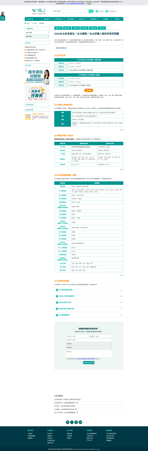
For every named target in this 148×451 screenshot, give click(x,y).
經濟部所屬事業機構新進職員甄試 (81, 147)
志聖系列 (49, 438)
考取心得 (81, 19)
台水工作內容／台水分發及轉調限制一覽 (66, 412)
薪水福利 (84, 28)
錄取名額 (93, 28)
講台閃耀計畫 (110, 438)
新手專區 (46, 19)
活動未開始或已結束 (88, 362)
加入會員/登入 (112, 11)
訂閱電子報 (90, 436)
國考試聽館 (70, 19)
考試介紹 (30, 19)
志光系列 (49, 433)
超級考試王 (50, 442)
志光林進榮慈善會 (111, 433)
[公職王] (38, 11)
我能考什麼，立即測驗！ (33, 60)
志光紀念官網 (110, 436)
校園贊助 (105, 19)
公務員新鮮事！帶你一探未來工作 (36, 50)
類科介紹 (30, 28)
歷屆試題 (93, 19)
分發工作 (101, 28)
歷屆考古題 (90, 438)
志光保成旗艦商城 (92, 433)
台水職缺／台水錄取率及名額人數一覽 (65, 409)
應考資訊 (58, 28)
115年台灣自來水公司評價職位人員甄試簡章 (81, 70)
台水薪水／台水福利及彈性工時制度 (64, 406)
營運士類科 (29, 36)
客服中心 (117, 19)
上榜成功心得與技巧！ (32, 52)
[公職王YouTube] (80, 422)
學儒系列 (49, 436)
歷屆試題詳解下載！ (32, 58)
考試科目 (75, 28)
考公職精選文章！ (31, 55)
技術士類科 (29, 32)
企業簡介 (30, 433)
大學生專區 (58, 19)
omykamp (89, 440)
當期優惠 (108, 440)
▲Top (121, 130)
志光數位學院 (51, 440)
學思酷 (69, 438)
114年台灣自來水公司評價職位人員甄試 (80, 85)
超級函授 (69, 433)
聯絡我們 (30, 438)
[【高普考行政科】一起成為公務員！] (37, 93)
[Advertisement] (37, 132)
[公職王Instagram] (72, 422)
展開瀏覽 (88, 90)
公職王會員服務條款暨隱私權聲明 (75, 3)
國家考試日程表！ (31, 47)
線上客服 (101, 11)
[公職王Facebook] (67, 422)
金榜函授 (69, 436)
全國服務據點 (31, 436)
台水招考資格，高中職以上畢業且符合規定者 (67, 399)
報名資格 (67, 28)
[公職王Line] (76, 422)
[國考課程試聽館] (37, 76)
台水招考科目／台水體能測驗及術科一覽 (66, 403)
